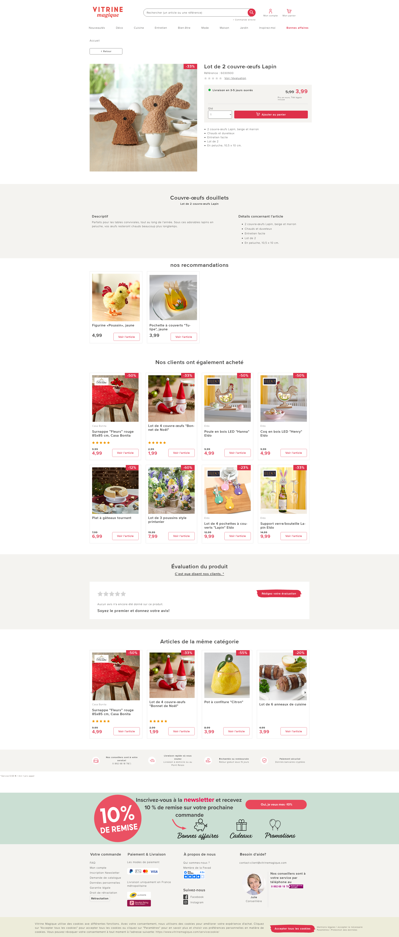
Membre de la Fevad (197, 867)
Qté (210, 108)
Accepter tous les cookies (293, 928)
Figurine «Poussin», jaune (113, 325)
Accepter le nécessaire (350, 927)
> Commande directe (244, 20)
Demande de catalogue (105, 877)
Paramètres (323, 930)
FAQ (93, 862)
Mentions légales (326, 927)
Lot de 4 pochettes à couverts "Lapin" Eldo (225, 526)
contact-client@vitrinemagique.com (263, 862)
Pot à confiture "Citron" (223, 702)
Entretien (161, 27)
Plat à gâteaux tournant (111, 518)
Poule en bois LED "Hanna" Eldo (226, 434)
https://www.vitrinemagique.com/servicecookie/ (187, 932)
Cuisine (139, 27)
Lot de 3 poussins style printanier (167, 520)
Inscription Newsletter (105, 872)
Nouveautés (97, 27)
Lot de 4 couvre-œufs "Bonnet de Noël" (171, 428)
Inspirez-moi (267, 27)
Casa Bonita (99, 426)
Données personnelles (105, 882)
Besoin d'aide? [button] (253, 854)
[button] (106, 854)
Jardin (244, 27)
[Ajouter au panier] (271, 108)
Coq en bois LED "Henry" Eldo (281, 434)
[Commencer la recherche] (252, 13)
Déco (119, 27)
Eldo (207, 426)
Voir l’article (126, 337)
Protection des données (344, 930)
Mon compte (98, 867)
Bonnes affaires (297, 27)
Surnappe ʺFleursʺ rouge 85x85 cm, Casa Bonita (113, 434)
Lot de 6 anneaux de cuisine (282, 704)
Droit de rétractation (103, 892)
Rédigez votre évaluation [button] (279, 593)
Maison (224, 27)
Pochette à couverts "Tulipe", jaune (169, 327)
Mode (205, 27)
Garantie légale (100, 887)
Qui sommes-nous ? (196, 862)
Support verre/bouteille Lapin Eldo (282, 526)
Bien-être (184, 27)
